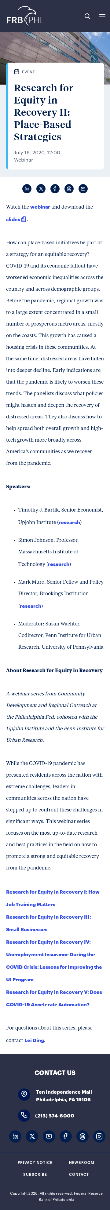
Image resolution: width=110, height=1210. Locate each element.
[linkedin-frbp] (15, 1136)
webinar (40, 206)
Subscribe (35, 1174)
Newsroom (81, 1162)
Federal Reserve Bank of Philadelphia (25, 16)
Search (87, 16)
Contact (79, 1174)
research (69, 521)
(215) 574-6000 (54, 1115)
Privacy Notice (35, 1162)
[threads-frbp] (82, 1136)
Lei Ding (34, 1039)
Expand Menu (102, 16)
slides (13, 218)
